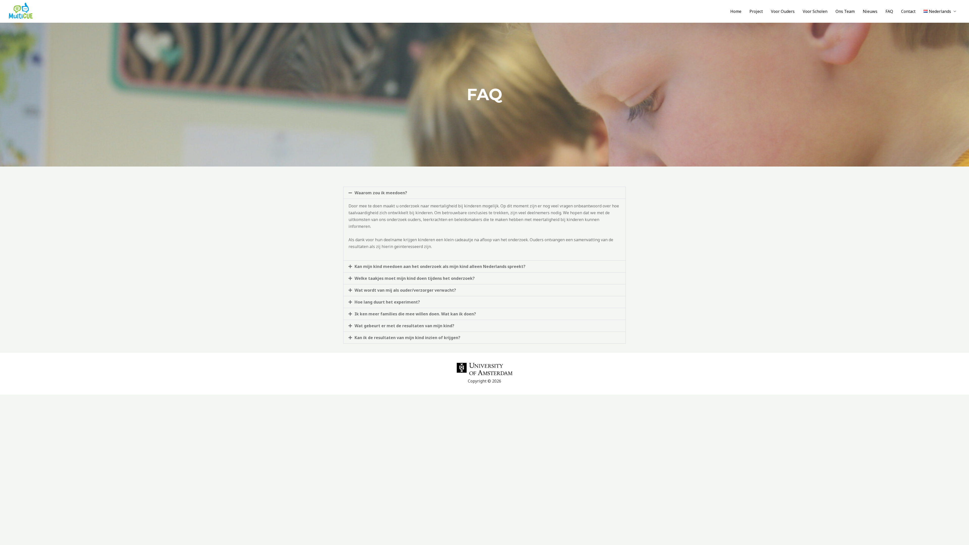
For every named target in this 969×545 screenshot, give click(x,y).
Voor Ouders (783, 11)
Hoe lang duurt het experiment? (387, 302)
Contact (908, 11)
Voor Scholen (815, 11)
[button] (484, 193)
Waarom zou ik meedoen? (381, 193)
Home (735, 11)
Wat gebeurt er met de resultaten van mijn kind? (404, 326)
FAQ (889, 11)
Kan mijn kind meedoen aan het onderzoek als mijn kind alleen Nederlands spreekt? (440, 266)
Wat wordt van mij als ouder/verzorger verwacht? (405, 290)
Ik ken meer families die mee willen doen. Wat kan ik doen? (415, 314)
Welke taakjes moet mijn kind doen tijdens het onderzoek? (415, 278)
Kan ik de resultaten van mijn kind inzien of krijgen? (407, 337)
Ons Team (845, 11)
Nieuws (870, 11)
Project (756, 11)
